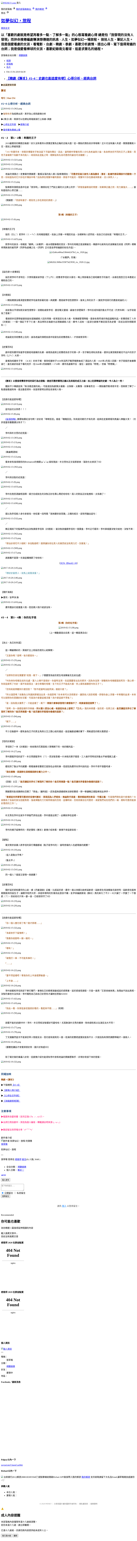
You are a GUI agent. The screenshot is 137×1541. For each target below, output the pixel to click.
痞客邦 (18, 1159)
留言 (24, 1159)
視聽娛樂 (23, 55)
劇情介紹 (24, 124)
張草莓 (4, 1144)
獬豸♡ (21, 1170)
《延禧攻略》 (11, 419)
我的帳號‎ (85, 1477)
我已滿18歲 (6, 1536)
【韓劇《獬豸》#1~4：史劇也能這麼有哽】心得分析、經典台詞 (51, 78)
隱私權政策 (83, 1504)
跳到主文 (5, 28)
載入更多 (5, 1180)
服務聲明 (93, 1504)
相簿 (8, 61)
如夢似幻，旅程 (16, 20)
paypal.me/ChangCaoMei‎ (12, 1465)
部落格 (9, 64)
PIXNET (48, 1504)
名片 (8, 67)
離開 (15, 1536)
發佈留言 (5, 1196)
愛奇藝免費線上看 (11, 130)
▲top (3, 1175)
